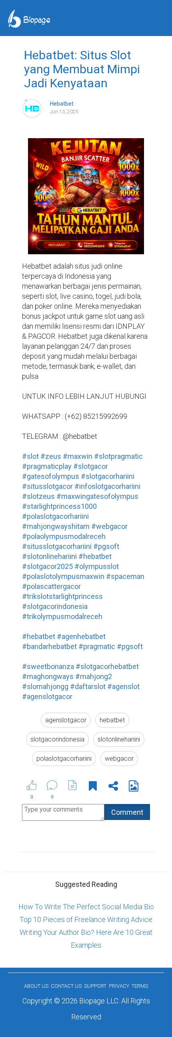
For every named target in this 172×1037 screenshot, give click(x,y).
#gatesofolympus (50, 476)
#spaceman (125, 576)
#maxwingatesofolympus (97, 496)
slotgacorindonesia (57, 739)
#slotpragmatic (118, 456)
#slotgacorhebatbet (107, 666)
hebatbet (112, 720)
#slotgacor (90, 466)
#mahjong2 (93, 676)
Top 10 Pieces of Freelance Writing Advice (86, 919)
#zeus (50, 456)
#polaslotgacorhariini (55, 516)
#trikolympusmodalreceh (62, 616)
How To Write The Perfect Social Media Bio (86, 906)
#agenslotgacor (47, 696)
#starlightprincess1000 (59, 506)
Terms (140, 986)
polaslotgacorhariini (64, 758)
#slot (30, 456)
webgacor (119, 758)
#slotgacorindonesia (55, 606)
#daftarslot (88, 686)
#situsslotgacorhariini (57, 546)
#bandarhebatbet (49, 646)
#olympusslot (96, 566)
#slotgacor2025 (47, 566)
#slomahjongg (45, 686)
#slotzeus (38, 496)
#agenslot (123, 686)
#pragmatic (96, 646)
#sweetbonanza (48, 666)
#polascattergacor (51, 586)
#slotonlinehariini (49, 556)
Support (95, 986)
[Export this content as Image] (133, 787)
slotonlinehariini (119, 739)
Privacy (119, 986)
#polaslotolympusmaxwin (63, 576)
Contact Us (66, 986)
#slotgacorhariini (107, 476)
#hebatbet (95, 556)
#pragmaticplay (47, 466)
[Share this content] (113, 787)
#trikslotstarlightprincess (62, 596)
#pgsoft (106, 546)
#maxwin (77, 456)
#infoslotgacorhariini (107, 486)
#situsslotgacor (47, 486)
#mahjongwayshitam (56, 526)
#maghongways (48, 676)
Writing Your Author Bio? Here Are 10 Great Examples (86, 938)
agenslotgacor (65, 720)
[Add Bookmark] (92, 787)
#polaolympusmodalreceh (64, 536)
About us (36, 986)
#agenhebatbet (81, 636)
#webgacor (109, 526)
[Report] (72, 785)
